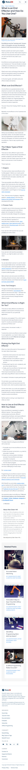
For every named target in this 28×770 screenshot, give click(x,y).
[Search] (19, 2)
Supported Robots (7, 754)
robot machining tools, (15, 223)
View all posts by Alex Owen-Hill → (12, 537)
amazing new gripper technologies (11, 199)
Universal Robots (10, 610)
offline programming (11, 670)
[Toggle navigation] (25, 2)
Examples (4, 720)
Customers (5, 759)
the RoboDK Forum (8, 500)
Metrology (18, 39)
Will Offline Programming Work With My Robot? (12, 634)
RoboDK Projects (12, 576)
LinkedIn (5, 498)
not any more (7, 470)
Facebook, (15, 498)
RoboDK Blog (5, 733)
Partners (4, 756)
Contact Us (5, 751)
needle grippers (11, 197)
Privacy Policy (5, 767)
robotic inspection (6, 268)
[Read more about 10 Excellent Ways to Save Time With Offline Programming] (13, 591)
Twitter (10, 498)
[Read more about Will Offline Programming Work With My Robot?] (13, 623)
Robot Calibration (11, 40)
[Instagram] (17, 744)
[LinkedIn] (10, 744)
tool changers (17, 290)
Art (7, 576)
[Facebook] (14, 744)
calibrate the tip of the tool (11, 489)
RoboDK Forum (6, 738)
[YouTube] (3, 744)
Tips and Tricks (6, 715)
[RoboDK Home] (6, 690)
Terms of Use (14, 767)
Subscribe (4, 723)
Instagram (21, 498)
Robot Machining (17, 578)
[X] (6, 744)
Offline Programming (7, 725)
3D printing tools (13, 225)
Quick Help (4, 713)
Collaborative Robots (11, 606)
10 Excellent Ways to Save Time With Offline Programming (13, 602)
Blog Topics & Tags (7, 735)
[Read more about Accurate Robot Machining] (13, 559)
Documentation (6, 718)
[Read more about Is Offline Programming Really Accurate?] (13, 656)
